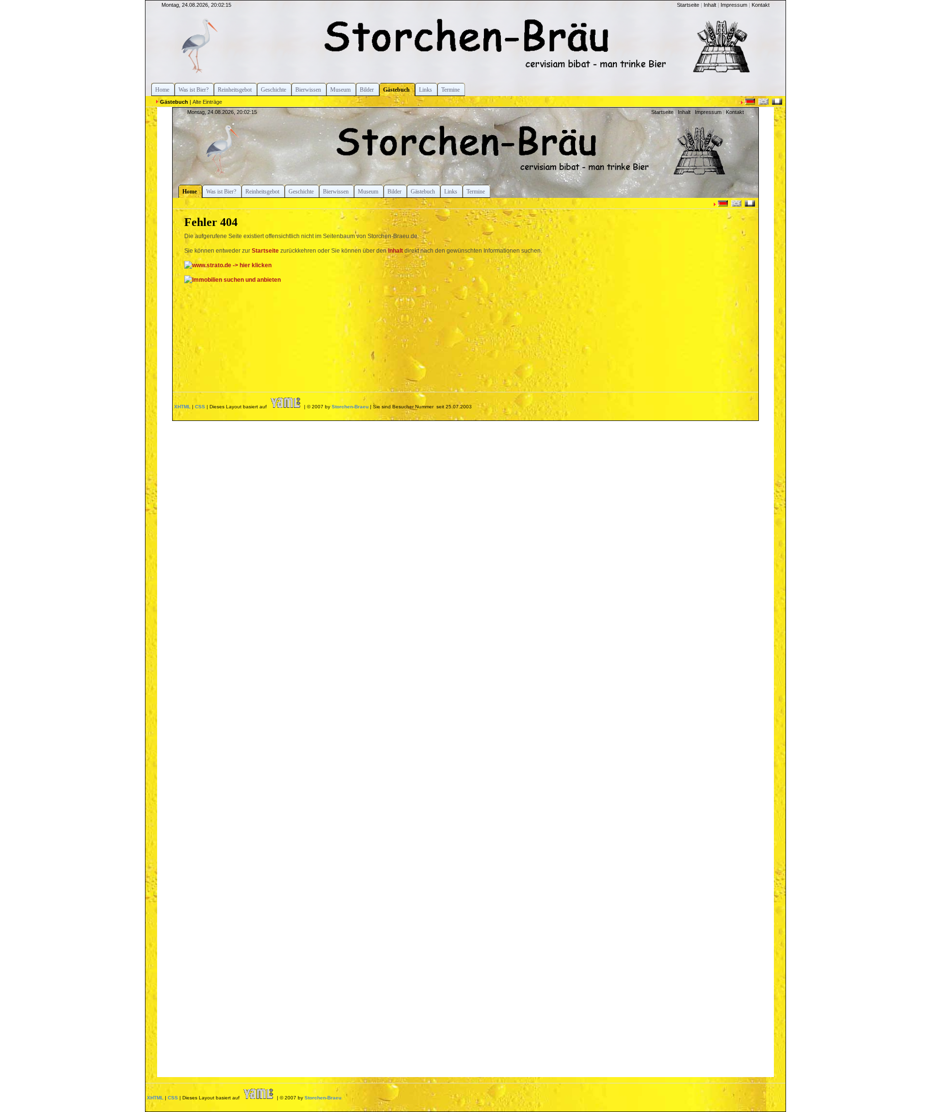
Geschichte (273, 89)
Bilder (367, 89)
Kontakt (761, 5)
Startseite (688, 5)
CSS (173, 1097)
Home (162, 89)
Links (425, 89)
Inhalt (710, 5)
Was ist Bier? (193, 89)
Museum (340, 89)
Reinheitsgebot (235, 89)
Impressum (734, 5)
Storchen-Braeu (323, 1097)
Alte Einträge (207, 102)
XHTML (155, 1097)
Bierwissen (308, 89)
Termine (450, 89)
